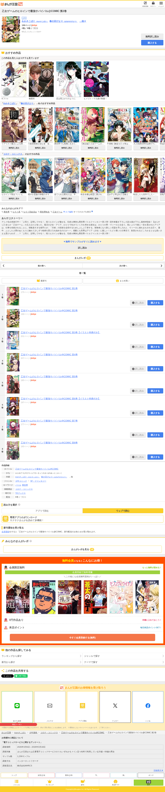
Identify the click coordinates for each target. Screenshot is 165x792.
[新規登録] (145, 3)
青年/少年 (69, 775)
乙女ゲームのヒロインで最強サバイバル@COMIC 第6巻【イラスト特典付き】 (60, 398)
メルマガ (50, 721)
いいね (148, 721)
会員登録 (5, 532)
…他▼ (82, 21)
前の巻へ (42, 266)
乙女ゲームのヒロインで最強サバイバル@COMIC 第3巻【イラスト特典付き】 (60, 332)
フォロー (115, 721)
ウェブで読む (123, 510)
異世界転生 (45, 212)
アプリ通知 (82, 721)
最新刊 (43, 281)
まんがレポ (82, 258)
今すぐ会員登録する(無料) (82, 637)
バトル (18, 485)
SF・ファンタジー (38, 481)
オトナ (151, 775)
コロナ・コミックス (12, 154)
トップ (14, 775)
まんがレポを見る (82, 549)
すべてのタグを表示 (82, 212)
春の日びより (63, 21)
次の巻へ (123, 266)
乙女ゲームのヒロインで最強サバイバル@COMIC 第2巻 (49, 310)
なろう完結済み (30, 212)
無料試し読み (152, 36)
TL (96, 775)
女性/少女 (41, 775)
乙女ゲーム (57, 212)
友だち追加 (17, 721)
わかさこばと (35, 21)
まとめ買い (124, 281)
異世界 (7, 212)
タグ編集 (69, 212)
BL (124, 775)
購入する (152, 42)
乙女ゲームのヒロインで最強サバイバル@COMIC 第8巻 (49, 442)
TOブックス (20, 493)
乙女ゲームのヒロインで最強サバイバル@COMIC (36, 469)
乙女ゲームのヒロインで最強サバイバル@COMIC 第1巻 (49, 288)
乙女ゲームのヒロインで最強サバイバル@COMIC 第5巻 (49, 376)
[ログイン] (153, 3)
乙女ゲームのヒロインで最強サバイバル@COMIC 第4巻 (49, 354)
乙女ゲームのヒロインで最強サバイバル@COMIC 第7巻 (49, 420)
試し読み (82, 247)
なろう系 (16, 212)
